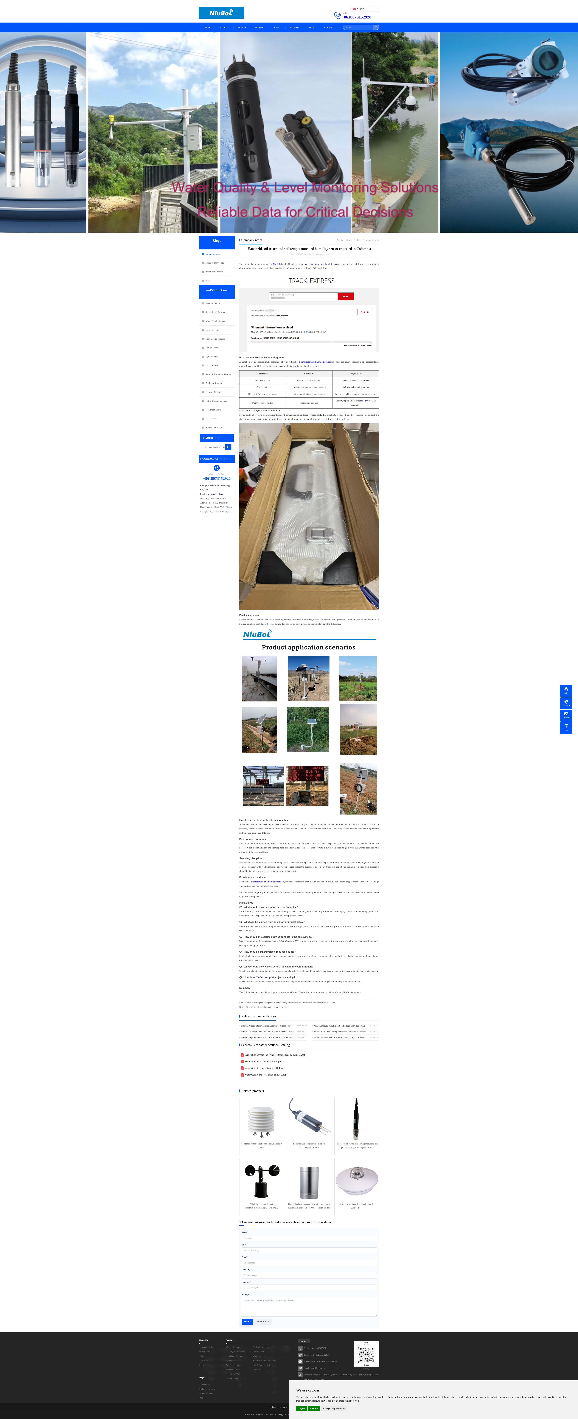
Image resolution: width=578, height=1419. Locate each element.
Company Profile (206, 1347)
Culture (202, 1356)
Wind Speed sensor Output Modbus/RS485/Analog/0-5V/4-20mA (261, 1206)
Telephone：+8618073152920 (316, 1355)
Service (202, 1365)
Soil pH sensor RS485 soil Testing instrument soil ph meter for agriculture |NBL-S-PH (357, 1146)
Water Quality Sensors (216, 321)
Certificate (203, 1360)
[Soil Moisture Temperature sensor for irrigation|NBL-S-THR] (309, 1120)
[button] (285, 229)
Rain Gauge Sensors (215, 339)
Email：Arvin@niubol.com (212, 494)
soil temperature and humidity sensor (322, 264)
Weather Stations (213, 303)
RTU (366, 401)
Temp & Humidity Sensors (218, 374)
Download (294, 27)
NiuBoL (276, 264)
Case (276, 27)
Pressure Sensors (213, 392)
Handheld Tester (213, 410)
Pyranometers (212, 356)
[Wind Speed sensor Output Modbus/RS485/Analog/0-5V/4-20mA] (261, 1180)
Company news (213, 254)
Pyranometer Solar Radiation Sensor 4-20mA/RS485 (356, 1206)
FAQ (208, 280)
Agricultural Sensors (215, 312)
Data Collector (212, 365)
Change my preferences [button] (334, 1408)
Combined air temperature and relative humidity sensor (261, 1146)
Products (242, 27)
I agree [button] (302, 1408)
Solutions (259, 27)
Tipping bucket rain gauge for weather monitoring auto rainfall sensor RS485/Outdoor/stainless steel (309, 1206)
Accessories (211, 418)
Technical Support (214, 271)
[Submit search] (376, 27)
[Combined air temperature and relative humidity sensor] (261, 1120)
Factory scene (204, 1351)
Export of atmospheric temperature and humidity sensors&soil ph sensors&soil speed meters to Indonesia (290, 1003)
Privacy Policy (232, 1379)
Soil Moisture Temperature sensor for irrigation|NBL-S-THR (309, 1146)
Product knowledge (215, 263)
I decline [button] (314, 1408)
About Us (224, 27)
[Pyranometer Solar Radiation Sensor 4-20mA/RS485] (357, 1180)
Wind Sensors (212, 347)
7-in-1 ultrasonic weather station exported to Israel (267, 1007)
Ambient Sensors (214, 383)
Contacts (328, 27)
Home (207, 27)
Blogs (311, 27)
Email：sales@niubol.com (315, 1368)
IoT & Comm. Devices (216, 401)
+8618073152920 (356, 17)
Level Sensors (212, 330)
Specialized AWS (214, 427)
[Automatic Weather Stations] (289, 129)
